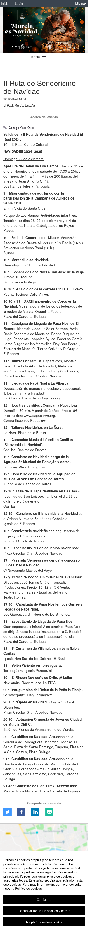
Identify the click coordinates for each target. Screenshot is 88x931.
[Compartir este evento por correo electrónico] (49, 812)
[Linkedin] (35, 812)
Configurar (44, 899)
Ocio (30, 127)
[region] (44, 891)
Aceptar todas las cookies (44, 922)
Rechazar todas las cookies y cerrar (44, 910)
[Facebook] (21, 812)
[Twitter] (7, 812)
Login (19, 3)
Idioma (80, 3)
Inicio (5, 3)
